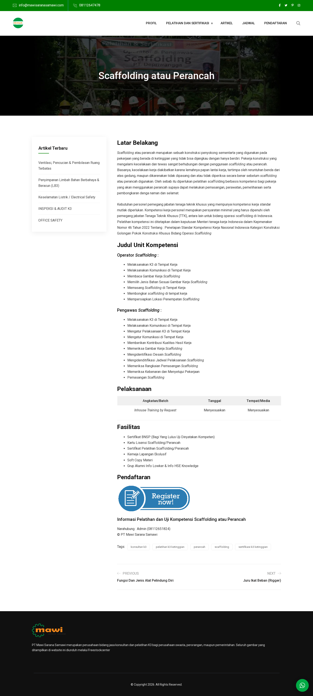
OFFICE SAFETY (50, 220)
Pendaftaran (275, 23)
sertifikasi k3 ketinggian (253, 546)
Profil (151, 23)
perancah (199, 546)
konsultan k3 (138, 546)
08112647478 (89, 5)
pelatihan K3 (143, 645)
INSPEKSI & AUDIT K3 (55, 209)
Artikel (227, 23)
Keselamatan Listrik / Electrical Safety (66, 197)
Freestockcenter (99, 650)
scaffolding (222, 546)
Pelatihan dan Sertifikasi (187, 23)
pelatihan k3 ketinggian (170, 546)
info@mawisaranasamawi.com (41, 5)
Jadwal (248, 23)
